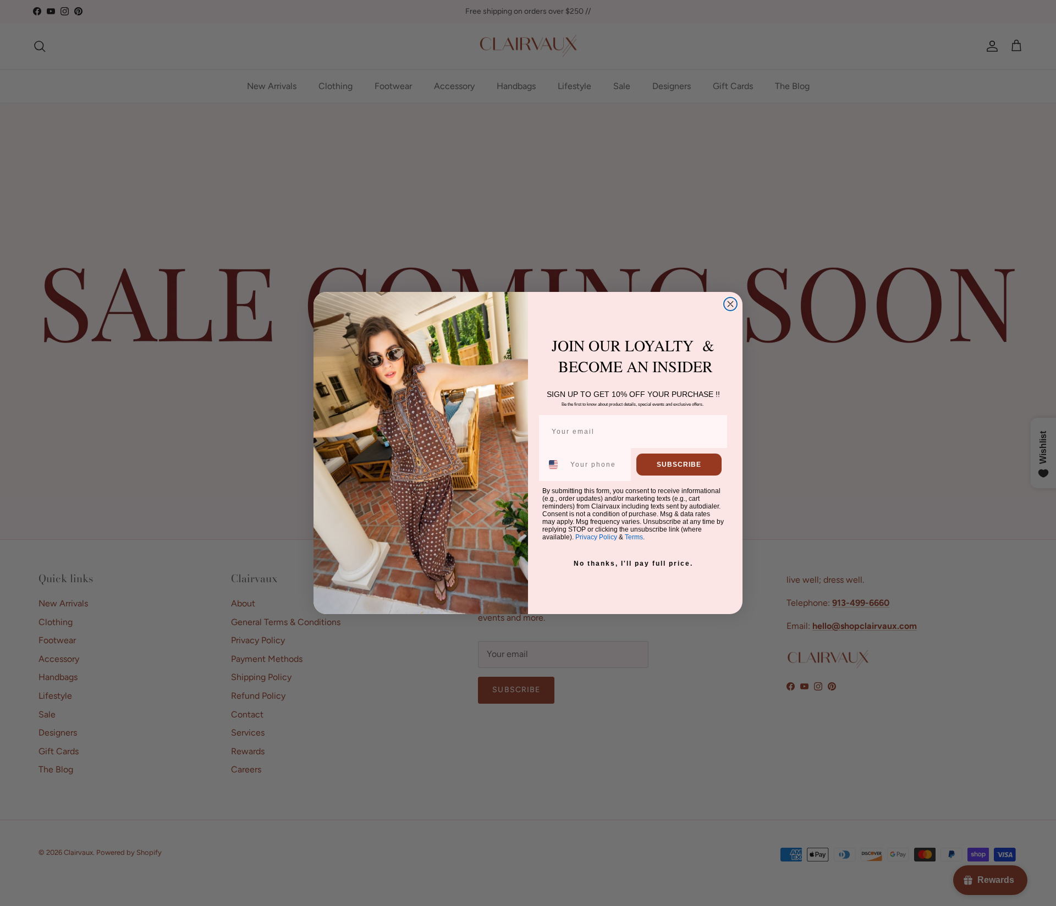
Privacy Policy (596, 537)
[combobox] (554, 464)
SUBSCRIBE (679, 464)
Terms (634, 537)
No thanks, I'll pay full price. (633, 563)
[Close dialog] (730, 304)
